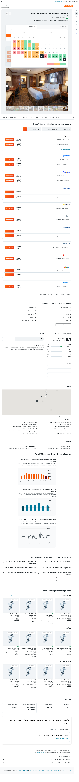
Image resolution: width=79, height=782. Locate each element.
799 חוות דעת (55, 18)
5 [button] (53, 45)
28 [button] (45, 56)
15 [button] (42, 48)
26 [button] (53, 56)
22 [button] (42, 52)
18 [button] (56, 52)
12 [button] (53, 48)
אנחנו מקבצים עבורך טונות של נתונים (60, 759)
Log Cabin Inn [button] (49, 615)
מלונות (63, 770)
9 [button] (64, 48)
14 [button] (45, 48)
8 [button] (29, 45)
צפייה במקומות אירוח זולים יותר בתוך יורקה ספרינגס (15, 628)
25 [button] (57, 56)
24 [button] (60, 56)
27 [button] (49, 56)
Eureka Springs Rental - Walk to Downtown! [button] (29, 614)
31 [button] (60, 60)
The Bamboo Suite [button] (14, 613)
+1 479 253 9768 (63, 22)
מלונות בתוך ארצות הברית (44, 770)
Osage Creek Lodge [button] (48, 648)
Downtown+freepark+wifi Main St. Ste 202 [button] (28, 649)
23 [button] (64, 56)
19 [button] (53, 52)
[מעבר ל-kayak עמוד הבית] (68, 6)
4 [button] (18, 41)
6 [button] (49, 45)
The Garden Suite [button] (14, 679)
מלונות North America (55, 770)
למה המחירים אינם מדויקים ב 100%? (60, 762)
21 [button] (45, 52)
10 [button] (60, 48)
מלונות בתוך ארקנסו (33, 770)
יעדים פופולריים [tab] (52, 729)
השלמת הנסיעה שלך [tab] (64, 729)
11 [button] (56, 48)
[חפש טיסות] (76, 10)
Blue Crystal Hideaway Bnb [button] (64, 648)
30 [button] (64, 60)
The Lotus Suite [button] (32, 679)
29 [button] (42, 56)
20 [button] (49, 52)
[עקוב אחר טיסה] (76, 24)
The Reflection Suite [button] (65, 613)
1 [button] (29, 41)
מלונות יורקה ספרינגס (23, 770)
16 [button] (64, 52)
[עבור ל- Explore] (76, 21)
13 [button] (49, 48)
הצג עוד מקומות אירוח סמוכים (9, 595)
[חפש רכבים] (76, 17)
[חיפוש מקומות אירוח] (76, 13)
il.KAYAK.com (68, 770)
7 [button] (45, 45)
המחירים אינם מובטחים (40, 752)
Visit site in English (57, 1)
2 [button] (64, 45)
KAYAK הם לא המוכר (64, 757)
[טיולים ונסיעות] (76, 29)
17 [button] (60, 52)
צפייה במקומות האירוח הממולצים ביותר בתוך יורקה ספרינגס (17, 661)
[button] (1, 1)
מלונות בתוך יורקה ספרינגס (62, 738)
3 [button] (60, 45)
